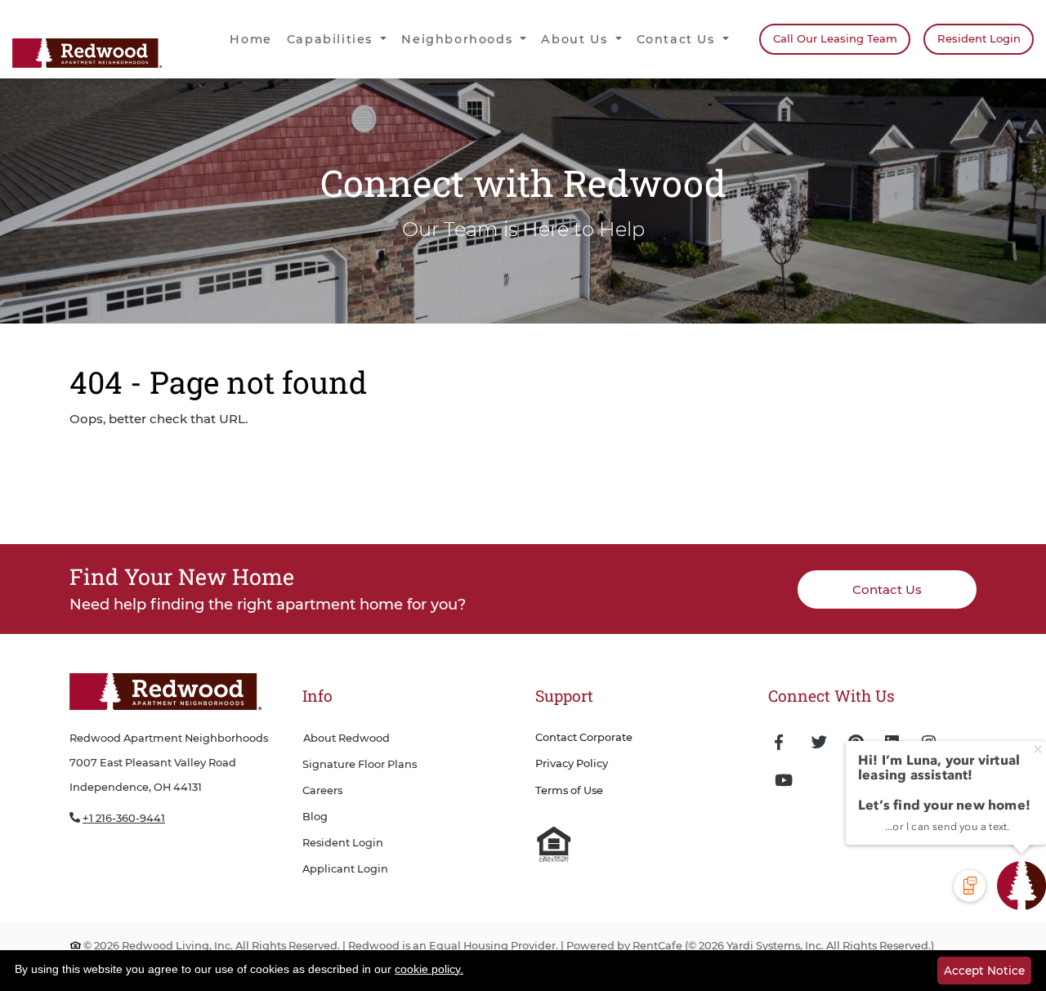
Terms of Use (569, 790)
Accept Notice (984, 970)
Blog (315, 816)
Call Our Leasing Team (835, 38)
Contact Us (887, 589)
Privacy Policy (571, 763)
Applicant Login (345, 868)
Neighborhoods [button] (458, 39)
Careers (322, 790)
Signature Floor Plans (359, 764)
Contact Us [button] (678, 39)
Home (250, 39)
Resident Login (985, 38)
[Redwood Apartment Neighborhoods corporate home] (165, 693)
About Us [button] (576, 39)
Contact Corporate (584, 737)
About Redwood (346, 738)
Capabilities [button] (332, 39)
